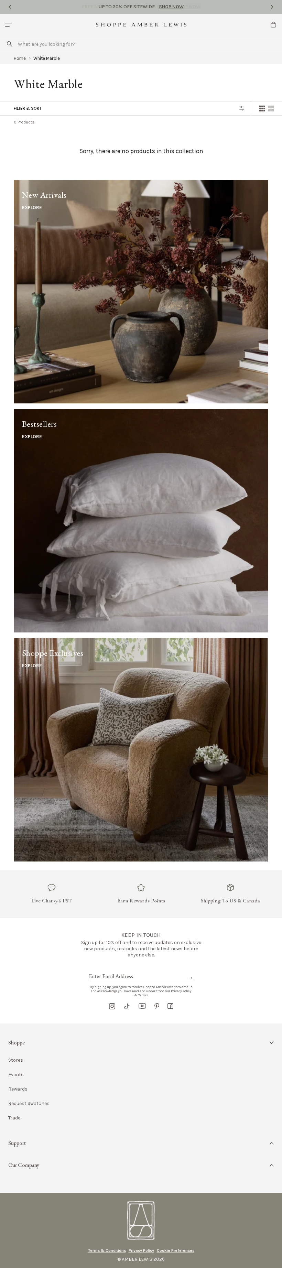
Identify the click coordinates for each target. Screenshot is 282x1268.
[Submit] (10, 44)
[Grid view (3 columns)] (271, 108)
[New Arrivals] (141, 291)
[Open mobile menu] (8, 25)
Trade (14, 1118)
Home (20, 58)
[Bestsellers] (141, 520)
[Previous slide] (10, 7)
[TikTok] (126, 1006)
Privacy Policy (141, 1250)
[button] (141, 1042)
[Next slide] (272, 7)
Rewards (18, 1089)
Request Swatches (29, 1103)
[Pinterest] (156, 1006)
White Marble (46, 58)
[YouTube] (142, 1006)
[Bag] (273, 25)
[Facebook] (170, 1006)
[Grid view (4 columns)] (262, 108)
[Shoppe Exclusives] (141, 749)
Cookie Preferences (175, 1250)
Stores (15, 1060)
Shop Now (171, 7)
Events (16, 1074)
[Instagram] (112, 1006)
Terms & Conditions (107, 1250)
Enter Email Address (110, 968)
